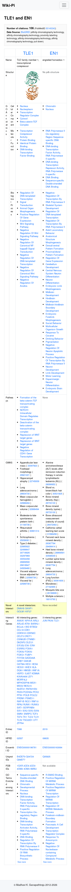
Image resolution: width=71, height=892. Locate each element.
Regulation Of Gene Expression (54, 259)
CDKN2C (31, 633)
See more (22, 861)
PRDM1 (21, 698)
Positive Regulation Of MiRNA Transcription (55, 790)
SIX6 (36, 710)
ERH (32, 645)
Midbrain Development (52, 293)
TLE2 (30, 716)
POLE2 (33, 695)
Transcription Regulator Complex (29, 114)
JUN (45, 620)
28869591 (60, 552)
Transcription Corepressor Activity (26, 134)
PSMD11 (29, 698)
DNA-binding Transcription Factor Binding (27, 152)
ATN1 (27, 623)
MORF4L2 (22, 679)
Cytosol (24, 118)
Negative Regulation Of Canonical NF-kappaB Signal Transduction (27, 245)
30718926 (25, 552)
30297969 (25, 555)
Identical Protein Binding (28, 144)
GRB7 (20, 661)
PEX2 (36, 692)
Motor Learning (53, 376)
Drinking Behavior (54, 338)
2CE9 (32, 765)
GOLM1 (21, 611)
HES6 (35, 664)
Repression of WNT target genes (29, 436)
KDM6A (35, 673)
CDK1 (27, 629)
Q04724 (30, 756)
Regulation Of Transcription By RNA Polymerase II (55, 223)
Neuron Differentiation (52, 281)
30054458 (25, 558)
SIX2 (25, 710)
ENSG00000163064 (52, 747)
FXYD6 (20, 657)
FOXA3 (28, 651)
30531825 (57, 493)
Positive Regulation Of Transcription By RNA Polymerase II (55, 360)
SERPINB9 (28, 707)
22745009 (34, 481)
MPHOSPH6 (23, 682)
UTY (35, 720)
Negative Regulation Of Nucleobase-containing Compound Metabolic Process (55, 850)
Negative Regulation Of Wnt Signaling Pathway (29, 233)
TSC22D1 (28, 720)
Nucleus (24, 106)
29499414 (50, 546)
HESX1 (20, 667)
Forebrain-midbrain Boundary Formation (55, 818)
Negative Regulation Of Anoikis (27, 282)
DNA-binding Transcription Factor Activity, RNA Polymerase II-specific (54, 152)
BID (27, 626)
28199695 (52, 593)
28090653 (50, 484)
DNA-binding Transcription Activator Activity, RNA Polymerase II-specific (29, 827)
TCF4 (19, 716)
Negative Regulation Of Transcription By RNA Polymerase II (55, 197)
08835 (46, 738)
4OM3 (27, 768)
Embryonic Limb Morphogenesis (54, 287)
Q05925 (46, 756)
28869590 (25, 561)
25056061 (25, 540)
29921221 (25, 475)
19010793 (50, 599)
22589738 (31, 577)
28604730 (25, 493)
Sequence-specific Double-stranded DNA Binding (55, 183)
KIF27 (28, 611)
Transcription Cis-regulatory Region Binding (28, 815)
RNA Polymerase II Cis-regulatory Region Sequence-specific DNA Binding (55, 137)
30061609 (58, 580)
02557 (20, 738)
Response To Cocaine (52, 334)
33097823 (32, 465)
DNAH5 (20, 608)
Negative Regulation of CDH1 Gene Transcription (26, 451)
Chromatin (51, 106)
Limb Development (55, 372)
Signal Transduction (26, 203)
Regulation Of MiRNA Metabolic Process (54, 809)
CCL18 (20, 629)
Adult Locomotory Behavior (54, 231)
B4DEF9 (21, 756)
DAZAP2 (21, 642)
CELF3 (20, 636)
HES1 (28, 664)
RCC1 (28, 701)
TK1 (25, 716)
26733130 (50, 502)
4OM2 (20, 768)
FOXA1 (29, 648)
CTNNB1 (31, 639)
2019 (45, 729)
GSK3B (27, 661)
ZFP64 (20, 723)
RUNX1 (27, 704)
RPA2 (20, 704)
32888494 (25, 502)
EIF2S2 (20, 645)
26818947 (25, 565)
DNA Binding (52, 177)
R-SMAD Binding (54, 774)
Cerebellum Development (52, 265)
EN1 (54, 53)
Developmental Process (27, 789)
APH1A (28, 620)
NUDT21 (21, 688)
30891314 (34, 530)
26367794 (50, 543)
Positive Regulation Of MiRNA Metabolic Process (55, 781)
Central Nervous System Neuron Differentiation (54, 273)
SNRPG (28, 713)
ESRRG (21, 648)
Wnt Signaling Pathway (27, 225)
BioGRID (25, 32)
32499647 (25, 549)
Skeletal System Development (54, 206)
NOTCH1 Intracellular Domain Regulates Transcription (29, 414)
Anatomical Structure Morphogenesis (53, 239)
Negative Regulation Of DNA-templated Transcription (27, 259)
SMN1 (20, 713)
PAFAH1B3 (31, 688)
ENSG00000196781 (27, 747)
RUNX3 (35, 704)
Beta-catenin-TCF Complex (28, 123)
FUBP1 (28, 654)
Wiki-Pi (8, 5)
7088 (19, 729)
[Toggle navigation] (64, 5)
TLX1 (36, 716)
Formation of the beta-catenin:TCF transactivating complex (28, 402)
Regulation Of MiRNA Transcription (52, 799)
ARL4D (20, 623)
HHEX (28, 667)
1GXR (20, 765)
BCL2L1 (21, 626)
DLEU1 (29, 642)
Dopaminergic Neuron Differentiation (52, 382)
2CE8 (26, 765)
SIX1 (19, 710)
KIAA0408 (22, 676)
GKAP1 (29, 608)
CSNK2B (21, 639)
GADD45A (30, 657)
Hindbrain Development (52, 300)
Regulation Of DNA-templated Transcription (27, 195)
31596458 (52, 534)
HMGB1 (28, 670)
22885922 (25, 546)
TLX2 (19, 720)
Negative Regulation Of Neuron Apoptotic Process (54, 349)
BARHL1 (35, 623)
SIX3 (30, 710)
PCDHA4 (27, 692)
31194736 (25, 524)
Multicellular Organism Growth (54, 328)
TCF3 (35, 713)
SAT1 (19, 707)
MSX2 (20, 685)
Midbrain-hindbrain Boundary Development (55, 307)
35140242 (50, 28)
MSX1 (33, 682)
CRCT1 (28, 636)
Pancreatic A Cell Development (54, 826)
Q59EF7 (21, 759)
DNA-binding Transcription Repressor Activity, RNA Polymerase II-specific (55, 168)
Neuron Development (52, 368)
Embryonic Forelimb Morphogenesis (53, 317)
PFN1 (20, 695)
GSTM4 (21, 664)
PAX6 (50, 620)
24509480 (25, 568)
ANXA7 (20, 620)
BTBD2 (33, 626)
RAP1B (20, 701)
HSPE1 (20, 673)
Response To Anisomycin (52, 838)
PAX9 (20, 692)
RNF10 (35, 701)
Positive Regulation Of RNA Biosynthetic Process (29, 854)
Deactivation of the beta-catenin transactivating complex (29, 427)
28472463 (52, 524)
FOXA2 (20, 651)
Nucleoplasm (26, 109)
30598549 (50, 555)
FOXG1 (20, 654)
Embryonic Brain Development (54, 390)
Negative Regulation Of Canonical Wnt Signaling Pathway (29, 272)
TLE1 (28, 53)
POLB (26, 695)
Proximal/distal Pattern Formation (55, 253)
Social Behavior (53, 323)
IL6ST (28, 673)
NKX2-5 (28, 685)
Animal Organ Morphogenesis (27, 210)
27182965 (50, 586)
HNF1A (35, 670)
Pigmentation (52, 341)
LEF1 (30, 676)
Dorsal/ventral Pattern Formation (55, 247)
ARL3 (36, 620)
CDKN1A (21, 633)
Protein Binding (27, 140)
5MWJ (33, 768)
